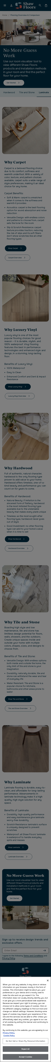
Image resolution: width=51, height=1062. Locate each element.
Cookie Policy (9, 1035)
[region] (25, 1019)
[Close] (48, 980)
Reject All (25, 1049)
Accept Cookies (25, 1057)
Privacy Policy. (9, 1033)
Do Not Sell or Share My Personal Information (25, 1041)
